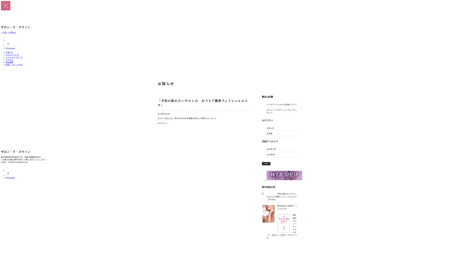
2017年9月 (271, 155)
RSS (266, 164)
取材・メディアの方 (14, 65)
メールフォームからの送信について (282, 104)
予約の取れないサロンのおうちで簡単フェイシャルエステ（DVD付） (282, 197)
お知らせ (9, 52)
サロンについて (12, 55)
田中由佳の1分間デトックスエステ (287, 207)
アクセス (9, 60)
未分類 (269, 134)
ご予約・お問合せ (8, 33)
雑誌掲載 (9, 62)
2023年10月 (271, 149)
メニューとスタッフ (14, 57)
